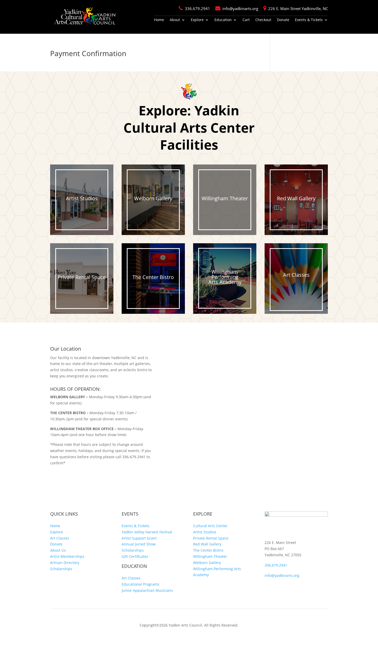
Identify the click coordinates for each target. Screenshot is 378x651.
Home (159, 20)
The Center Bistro (208, 550)
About (175, 20)
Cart (246, 20)
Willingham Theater (210, 556)
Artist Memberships (67, 556)
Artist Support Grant (139, 538)
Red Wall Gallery (207, 544)
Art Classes (59, 538)
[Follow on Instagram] (279, 587)
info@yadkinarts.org (240, 8)
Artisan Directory (64, 562)
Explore (197, 20)
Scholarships (61, 568)
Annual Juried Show (139, 544)
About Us (58, 550)
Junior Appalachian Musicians (147, 590)
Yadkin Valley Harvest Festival (147, 532)
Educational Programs (140, 584)
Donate (283, 20)
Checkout (263, 20)
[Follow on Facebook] (269, 587)
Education (223, 20)
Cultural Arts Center (210, 525)
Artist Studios (204, 532)
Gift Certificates (135, 556)
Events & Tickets (309, 20)
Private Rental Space (210, 538)
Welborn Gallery (207, 562)
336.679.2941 (197, 8)
